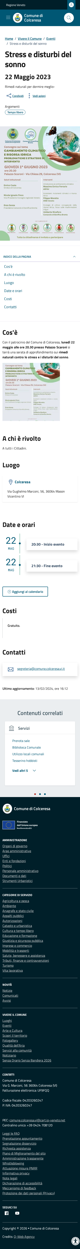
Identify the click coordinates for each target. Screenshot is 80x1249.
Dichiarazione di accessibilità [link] (22, 1183)
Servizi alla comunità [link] (17, 1050)
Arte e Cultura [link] (12, 1030)
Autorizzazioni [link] (12, 920)
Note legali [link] (9, 1178)
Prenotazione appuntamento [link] (22, 1138)
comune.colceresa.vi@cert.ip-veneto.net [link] (37, 1120)
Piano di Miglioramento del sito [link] (24, 1153)
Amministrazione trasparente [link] (22, 1158)
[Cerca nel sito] (69, 18)
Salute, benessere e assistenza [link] (23, 955)
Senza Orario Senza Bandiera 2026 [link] (26, 1060)
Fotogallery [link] (10, 1040)
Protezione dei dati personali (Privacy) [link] (28, 1193)
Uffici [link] (6, 855)
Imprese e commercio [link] (17, 945)
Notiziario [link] (9, 1055)
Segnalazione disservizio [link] (19, 1143)
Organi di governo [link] (14, 845)
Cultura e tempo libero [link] (18, 930)
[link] (37, 18)
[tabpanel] (40, 755)
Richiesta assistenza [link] (16, 1148)
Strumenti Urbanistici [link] (17, 880)
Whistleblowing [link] (13, 1163)
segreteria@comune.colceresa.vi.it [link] (41, 668)
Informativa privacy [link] (16, 1173)
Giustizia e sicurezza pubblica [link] (22, 940)
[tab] (35, 794)
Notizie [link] (7, 990)
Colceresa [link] (22, 481)
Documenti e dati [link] (14, 875)
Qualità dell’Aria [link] (13, 1045)
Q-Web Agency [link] (24, 1236)
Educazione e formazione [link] (19, 935)
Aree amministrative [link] (16, 850)
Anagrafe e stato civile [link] (18, 910)
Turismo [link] (8, 965)
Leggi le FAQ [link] (11, 1133)
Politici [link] (7, 865)
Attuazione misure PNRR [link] (19, 1168)
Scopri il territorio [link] (14, 1035)
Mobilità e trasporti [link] (15, 950)
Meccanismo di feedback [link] (19, 1188)
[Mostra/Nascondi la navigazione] (8, 17)
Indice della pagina (17, 256)
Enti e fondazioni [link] (14, 860)
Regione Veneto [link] (15, 5)
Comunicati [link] (10, 995)
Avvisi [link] (6, 1000)
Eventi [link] (6, 1025)
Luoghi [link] (7, 1020)
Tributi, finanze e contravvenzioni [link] (25, 960)
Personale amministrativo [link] (20, 870)
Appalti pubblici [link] (13, 915)
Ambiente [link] (9, 905)
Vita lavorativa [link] (12, 970)
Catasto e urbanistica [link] (17, 925)
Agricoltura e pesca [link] (15, 900)
